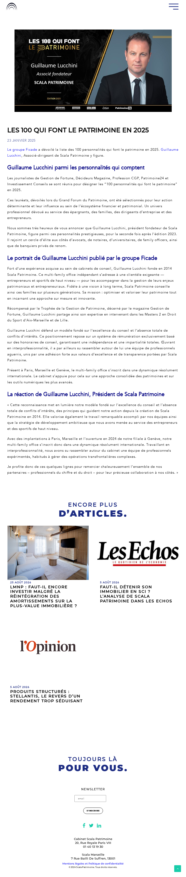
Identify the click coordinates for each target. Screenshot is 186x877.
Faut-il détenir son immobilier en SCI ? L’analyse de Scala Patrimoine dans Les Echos (136, 594)
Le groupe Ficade (22, 149)
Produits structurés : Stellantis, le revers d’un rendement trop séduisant (46, 696)
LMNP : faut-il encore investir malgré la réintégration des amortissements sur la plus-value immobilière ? (43, 596)
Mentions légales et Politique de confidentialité (93, 863)
